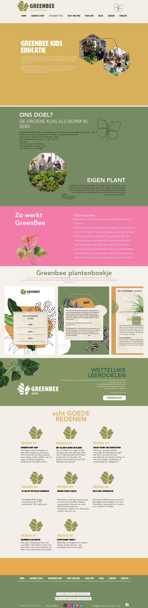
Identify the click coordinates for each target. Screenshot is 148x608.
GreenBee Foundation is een (73, 594)
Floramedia (66, 277)
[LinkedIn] (81, 605)
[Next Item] (136, 320)
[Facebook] (73, 605)
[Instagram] (69, 605)
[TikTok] (65, 605)
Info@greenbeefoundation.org (106, 606)
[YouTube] (77, 605)
